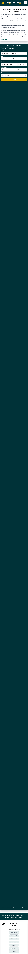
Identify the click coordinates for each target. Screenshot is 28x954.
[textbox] (14, 53)
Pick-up (2, 50)
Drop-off (3, 56)
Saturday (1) (14, 948)
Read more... (4, 39)
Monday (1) (14, 932)
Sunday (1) (14, 951)
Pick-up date (4, 61)
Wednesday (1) (14, 939)
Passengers (3, 72)
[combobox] (14, 52)
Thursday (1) (14, 942)
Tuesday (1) (14, 935)
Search (14, 80)
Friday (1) (14, 945)
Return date (4, 67)
